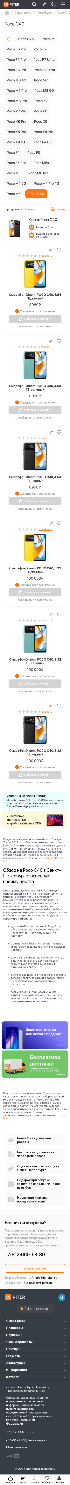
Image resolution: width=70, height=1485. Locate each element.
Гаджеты (13, 1356)
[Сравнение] (51, 250)
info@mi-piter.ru (46, 1277)
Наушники (14, 1335)
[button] (23, 1479)
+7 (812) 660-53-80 (20, 1432)
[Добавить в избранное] (59, 250)
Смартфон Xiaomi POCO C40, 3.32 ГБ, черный (35, 752)
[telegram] (61, 1297)
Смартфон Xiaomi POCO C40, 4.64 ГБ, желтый (35, 296)
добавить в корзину (37, 319)
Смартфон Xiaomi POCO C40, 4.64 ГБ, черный (35, 479)
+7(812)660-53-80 (25, 1254)
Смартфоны (15, 1321)
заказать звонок (35, 1268)
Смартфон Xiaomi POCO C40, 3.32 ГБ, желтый (35, 570)
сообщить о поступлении (35, 326)
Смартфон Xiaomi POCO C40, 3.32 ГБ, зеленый (35, 661)
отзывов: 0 (45, 255)
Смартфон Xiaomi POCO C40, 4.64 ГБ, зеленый (35, 387)
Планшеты (14, 1328)
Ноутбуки (13, 1349)
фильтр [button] (61, 209)
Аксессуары (15, 1363)
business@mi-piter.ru (38, 1282)
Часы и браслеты (19, 1342)
